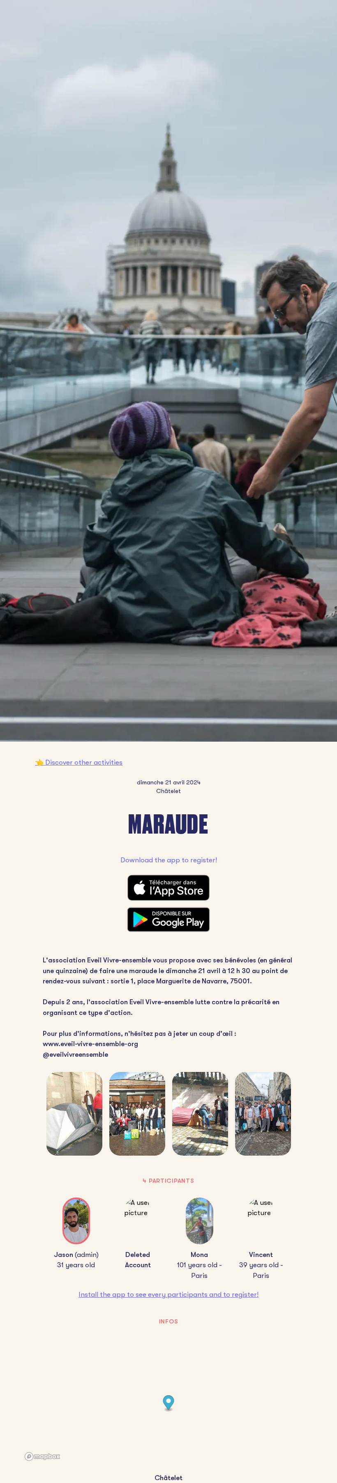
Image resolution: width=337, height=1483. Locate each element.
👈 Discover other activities (78, 762)
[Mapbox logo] (42, 1456)
